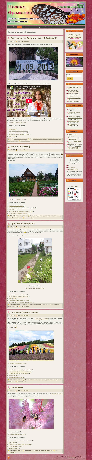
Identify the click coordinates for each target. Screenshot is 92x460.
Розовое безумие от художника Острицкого (20, 444)
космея (40, 450)
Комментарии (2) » (29, 217)
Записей (71, 167)
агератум (35, 215)
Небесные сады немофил (41, 318)
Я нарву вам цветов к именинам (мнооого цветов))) (21, 208)
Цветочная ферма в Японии (16, 206)
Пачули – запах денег (73, 121)
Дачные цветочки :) (20, 146)
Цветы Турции (12, 129)
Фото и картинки (23, 139)
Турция (12, 140)
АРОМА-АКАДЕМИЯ (73, 135)
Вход (69, 165)
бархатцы (45, 139)
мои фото (54, 139)
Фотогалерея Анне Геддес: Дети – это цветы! (20, 370)
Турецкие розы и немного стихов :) (17, 132)
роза (13, 306)
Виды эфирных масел (74, 138)
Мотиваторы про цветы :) (15, 446)
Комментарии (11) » (22, 381)
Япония (13, 381)
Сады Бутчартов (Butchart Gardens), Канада (20, 371)
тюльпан (60, 379)
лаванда (45, 379)
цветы (16, 140)
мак (9, 217)
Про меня (16, 139)
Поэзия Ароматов (71, 456)
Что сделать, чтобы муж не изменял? (18, 131)
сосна (9, 140)
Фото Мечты (12, 209)
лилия (59, 215)
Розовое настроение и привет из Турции (19, 134)
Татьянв (70, 134)
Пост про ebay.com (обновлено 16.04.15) (73, 91)
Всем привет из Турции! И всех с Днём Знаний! (34, 38)
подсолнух (55, 379)
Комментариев (73, 169)
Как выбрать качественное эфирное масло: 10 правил (75, 117)
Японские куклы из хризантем (16, 377)
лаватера (55, 215)
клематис (50, 215)
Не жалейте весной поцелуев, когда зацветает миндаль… (74, 147)
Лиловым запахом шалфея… (72, 125)
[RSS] (8, 457)
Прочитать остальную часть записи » (17, 122)
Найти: (68, 74)
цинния (20, 217)
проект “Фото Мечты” (56, 393)
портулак (59, 139)
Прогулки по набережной (23, 223)
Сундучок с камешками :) (74, 101)
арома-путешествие (37, 139)
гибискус (50, 139)
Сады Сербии (12, 442)
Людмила (70, 144)
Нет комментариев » (25, 140)
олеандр (57, 304)
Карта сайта (71, 109)
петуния (10, 306)
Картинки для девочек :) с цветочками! (18, 373)
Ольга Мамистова (25, 41)
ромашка (47, 450)
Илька (53, 304)
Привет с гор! (12, 136)
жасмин (49, 304)
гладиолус (45, 215)
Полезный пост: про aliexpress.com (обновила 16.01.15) (74, 95)
